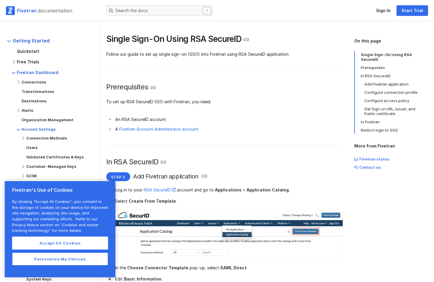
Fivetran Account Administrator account (158, 129)
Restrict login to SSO (379, 130)
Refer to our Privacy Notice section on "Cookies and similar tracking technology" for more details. (55, 225)
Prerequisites (373, 67)
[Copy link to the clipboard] (246, 39)
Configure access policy (386, 100)
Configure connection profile (390, 92)
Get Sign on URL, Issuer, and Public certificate (389, 111)
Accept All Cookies (60, 243)
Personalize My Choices (60, 259)
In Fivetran (370, 121)
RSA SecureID (157, 189)
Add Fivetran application (386, 84)
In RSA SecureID (376, 75)
